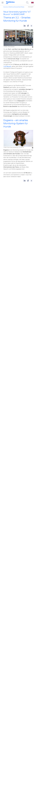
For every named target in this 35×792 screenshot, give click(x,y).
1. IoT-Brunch (7, 66)
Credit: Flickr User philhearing (11, 147)
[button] (24, 25)
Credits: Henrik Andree (9, 46)
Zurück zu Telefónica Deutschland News (13, 7)
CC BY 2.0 (21, 147)
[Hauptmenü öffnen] (2, 2)
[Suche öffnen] (27, 2)
